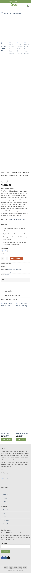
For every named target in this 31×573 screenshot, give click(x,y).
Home (3, 172)
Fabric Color (4, 248)
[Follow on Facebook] (19, 1)
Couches (9, 269)
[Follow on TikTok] (8, 557)
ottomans (14, 272)
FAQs (4, 516)
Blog (4, 513)
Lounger (10, 272)
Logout (5, 501)
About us (5, 509)
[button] (2, 6)
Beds (5, 272)
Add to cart (16, 258)
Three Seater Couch (17, 269)
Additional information (12, 295)
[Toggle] (3, 291)
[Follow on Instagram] (21, 1)
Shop (8, 172)
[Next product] (2, 181)
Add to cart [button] (21, 439)
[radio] (3, 251)
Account (5, 498)
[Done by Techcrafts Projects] (7, 479)
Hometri (7, 274)
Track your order (13, 1)
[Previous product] (6, 181)
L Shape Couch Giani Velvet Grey (22, 434)
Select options (6, 439)
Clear (2, 253)
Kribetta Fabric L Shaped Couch (5, 434)
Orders (5, 491)
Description (8, 291)
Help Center (6, 520)
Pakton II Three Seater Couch (17, 219)
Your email (4, 543)
